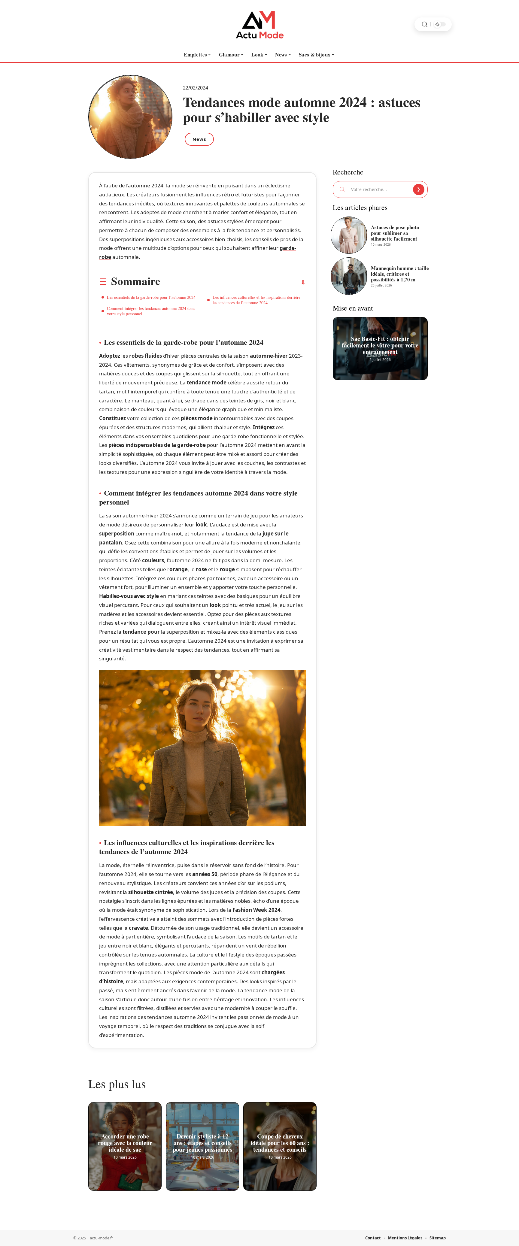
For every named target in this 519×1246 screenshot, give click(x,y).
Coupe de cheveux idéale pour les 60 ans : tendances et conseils (279, 1141)
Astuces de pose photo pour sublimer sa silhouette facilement (395, 232)
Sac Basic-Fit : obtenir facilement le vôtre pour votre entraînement (380, 343)
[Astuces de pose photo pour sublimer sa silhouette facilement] (349, 235)
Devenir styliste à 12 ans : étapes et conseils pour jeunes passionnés (202, 1141)
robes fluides (145, 355)
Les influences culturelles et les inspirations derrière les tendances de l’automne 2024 (256, 299)
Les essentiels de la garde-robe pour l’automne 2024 (151, 297)
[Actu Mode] (259, 24)
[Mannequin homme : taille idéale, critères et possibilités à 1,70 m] (349, 276)
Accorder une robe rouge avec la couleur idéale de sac (125, 1141)
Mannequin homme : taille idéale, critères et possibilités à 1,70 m (400, 273)
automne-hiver (269, 355)
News (199, 139)
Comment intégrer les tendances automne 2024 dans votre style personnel (151, 311)
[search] (424, 24)
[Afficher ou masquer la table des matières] (233, 282)
